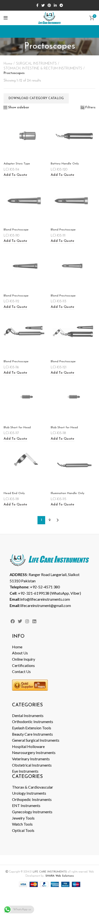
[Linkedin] (34, 621)
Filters (90, 107)
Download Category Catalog (36, 98)
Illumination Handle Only (67, 493)
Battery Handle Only (65, 163)
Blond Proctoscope (16, 229)
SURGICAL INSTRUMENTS (36, 64)
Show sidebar (18, 107)
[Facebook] (13, 621)
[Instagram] (27, 621)
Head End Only (14, 493)
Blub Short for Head (17, 427)
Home (8, 64)
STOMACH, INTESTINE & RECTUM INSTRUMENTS (43, 68)
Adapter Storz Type (17, 163)
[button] (15, 175)
